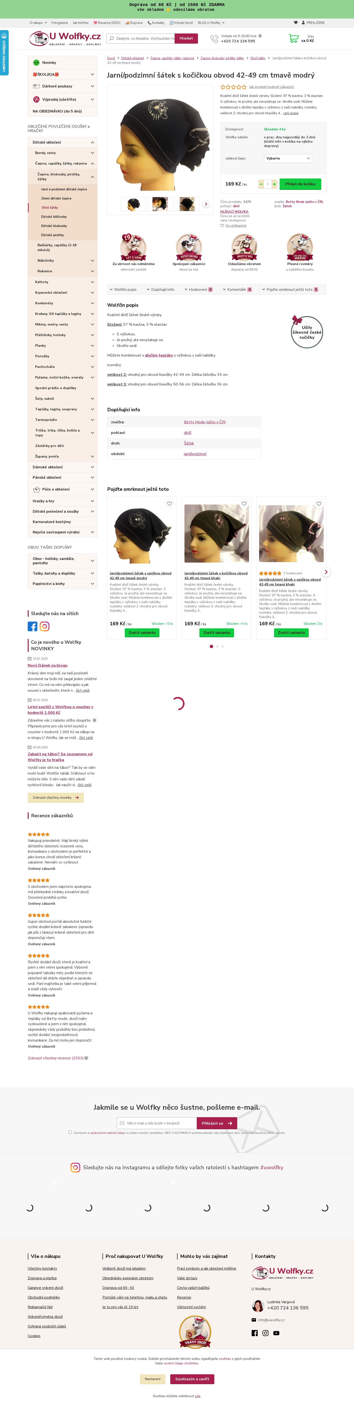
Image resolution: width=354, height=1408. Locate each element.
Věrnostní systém (191, 1307)
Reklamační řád (40, 1307)
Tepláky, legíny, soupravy (56, 409)
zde (197, 1396)
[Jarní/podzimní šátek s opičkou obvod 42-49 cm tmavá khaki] (291, 534)
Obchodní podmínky (44, 1297)
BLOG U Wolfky (209, 23)
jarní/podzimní (195, 454)
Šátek (287, 206)
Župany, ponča (47, 456)
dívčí (236, 206)
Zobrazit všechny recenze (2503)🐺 (58, 1058)
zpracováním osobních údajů (107, 1133)
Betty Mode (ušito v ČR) (304, 202)
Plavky (40, 345)
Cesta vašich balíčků (193, 1287)
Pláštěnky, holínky (50, 335)
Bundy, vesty (45, 153)
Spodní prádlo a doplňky (55, 388)
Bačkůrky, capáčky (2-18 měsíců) (57, 247)
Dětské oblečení (47, 142)
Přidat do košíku (300, 184)
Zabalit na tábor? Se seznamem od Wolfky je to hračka (60, 757)
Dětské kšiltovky (54, 217)
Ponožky (42, 356)
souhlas (225, 1358)
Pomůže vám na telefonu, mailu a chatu (134, 1297)
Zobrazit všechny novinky (52, 797)
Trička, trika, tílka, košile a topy (57, 433)
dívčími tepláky (159, 355)
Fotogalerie (60, 23)
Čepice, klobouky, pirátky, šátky (59, 176)
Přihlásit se (213, 1123)
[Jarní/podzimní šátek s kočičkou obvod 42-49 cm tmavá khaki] (216, 534)
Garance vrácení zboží (45, 1287)
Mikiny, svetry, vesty (51, 324)
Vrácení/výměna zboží (45, 1316)
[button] (211, 646)
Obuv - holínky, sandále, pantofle (54, 560)
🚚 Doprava (134, 23)
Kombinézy (44, 303)
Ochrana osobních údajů (47, 1326)
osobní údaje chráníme (181, 1363)
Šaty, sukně (44, 398)
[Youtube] (278, 1334)
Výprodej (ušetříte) (59, 99)
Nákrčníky (46, 260)
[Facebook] (257, 1334)
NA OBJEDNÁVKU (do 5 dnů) (57, 111)
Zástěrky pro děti (49, 446)
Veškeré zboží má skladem (124, 1268)
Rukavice (45, 271)
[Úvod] (65, 38)
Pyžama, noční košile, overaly (59, 377)
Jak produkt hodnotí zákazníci (271, 87)
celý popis (291, 113)
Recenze (184, 1297)
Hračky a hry (43, 501)
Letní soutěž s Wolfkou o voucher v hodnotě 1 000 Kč (60, 709)
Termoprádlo (46, 420)
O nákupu (36, 23)
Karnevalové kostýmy (52, 521)
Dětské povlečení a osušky (56, 511)
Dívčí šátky (50, 208)
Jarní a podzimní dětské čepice (64, 189)
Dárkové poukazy (57, 86)
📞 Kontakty (156, 23)
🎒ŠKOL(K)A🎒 (46, 74)
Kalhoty (41, 282)
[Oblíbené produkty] (296, 23)
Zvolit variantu (142, 632)
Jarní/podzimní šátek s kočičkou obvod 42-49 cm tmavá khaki (216, 575)
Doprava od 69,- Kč (118, 1287)
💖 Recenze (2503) (106, 23)
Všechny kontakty (42, 1268)
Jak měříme (80, 23)
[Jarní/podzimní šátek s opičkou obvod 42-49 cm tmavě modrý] (142, 534)
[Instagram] (267, 1334)
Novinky (49, 62)
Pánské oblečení (47, 477)
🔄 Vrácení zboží (181, 23)
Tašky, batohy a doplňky (54, 573)
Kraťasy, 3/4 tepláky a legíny (58, 314)
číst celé (83, 690)
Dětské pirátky (52, 235)
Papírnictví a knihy (49, 583)
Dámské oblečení (48, 467)
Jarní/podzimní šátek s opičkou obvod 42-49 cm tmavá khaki (290, 582)
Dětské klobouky (54, 226)
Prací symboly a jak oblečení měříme (206, 1268)
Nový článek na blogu (47, 665)
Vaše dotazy (187, 1278)
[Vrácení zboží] (195, 1331)
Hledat (186, 38)
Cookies (34, 1336)
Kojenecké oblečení (51, 292)
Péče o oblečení (56, 489)
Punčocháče (45, 367)
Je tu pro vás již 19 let (120, 1307)
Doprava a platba (42, 1278)
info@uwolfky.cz (271, 1320)
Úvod (111, 58)
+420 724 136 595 (238, 41)
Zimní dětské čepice (56, 198)
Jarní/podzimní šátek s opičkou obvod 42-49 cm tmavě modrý (140, 575)
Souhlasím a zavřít (192, 1379)
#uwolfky (271, 1167)
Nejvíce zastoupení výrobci (56, 532)
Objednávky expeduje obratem (127, 1278)
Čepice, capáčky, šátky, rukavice (61, 163)
